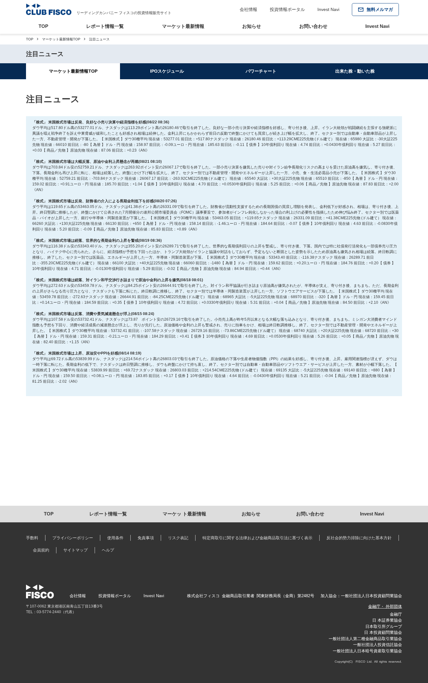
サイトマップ (75, 550)
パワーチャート (261, 71)
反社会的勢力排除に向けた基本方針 (359, 538)
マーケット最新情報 (183, 26)
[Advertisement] (214, 452)
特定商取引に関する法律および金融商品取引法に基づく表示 (257, 538)
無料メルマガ (380, 9)
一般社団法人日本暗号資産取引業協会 (367, 651)
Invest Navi (328, 9)
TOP (43, 26)
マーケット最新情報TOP (61, 39)
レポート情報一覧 (105, 26)
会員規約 (41, 550)
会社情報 (248, 9)
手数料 (32, 538)
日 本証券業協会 (387, 620)
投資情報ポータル (287, 9)
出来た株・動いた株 (355, 71)
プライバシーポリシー (72, 538)
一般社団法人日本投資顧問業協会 (371, 595)
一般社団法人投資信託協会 (377, 644)
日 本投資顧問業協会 (383, 632)
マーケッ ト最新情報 (184, 513)
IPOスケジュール (167, 71)
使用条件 (115, 538)
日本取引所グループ (383, 626)
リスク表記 (178, 538)
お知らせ (251, 26)
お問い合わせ (313, 26)
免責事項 (146, 538)
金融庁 (396, 614)
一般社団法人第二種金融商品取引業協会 (365, 638)
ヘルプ (108, 550)
